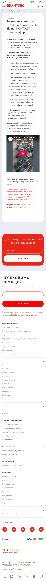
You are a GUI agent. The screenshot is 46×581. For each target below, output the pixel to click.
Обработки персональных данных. (24, 315)
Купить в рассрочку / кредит (13, 465)
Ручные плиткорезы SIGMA (17, 197)
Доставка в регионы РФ (11, 428)
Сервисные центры (9, 454)
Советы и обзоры (9, 476)
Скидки (5, 414)
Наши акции (7, 410)
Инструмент (7, 342)
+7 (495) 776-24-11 (36, 2)
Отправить (23, 304)
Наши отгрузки (8, 372)
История (5, 384)
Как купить (6, 365)
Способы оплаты (8, 436)
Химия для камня (8, 346)
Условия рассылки (9, 499)
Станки (5, 335)
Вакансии (6, 395)
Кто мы (5, 376)
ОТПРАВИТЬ (23, 259)
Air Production (15, 569)
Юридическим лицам (10, 514)
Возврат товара (8, 440)
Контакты (6, 399)
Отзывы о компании (10, 380)
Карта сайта (6, 503)
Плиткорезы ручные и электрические (17, 331)
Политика (6, 491)
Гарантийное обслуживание (13, 451)
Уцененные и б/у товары (11, 354)
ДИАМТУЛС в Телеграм (16, 207)
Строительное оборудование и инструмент (19, 339)
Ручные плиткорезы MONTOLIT (19, 199)
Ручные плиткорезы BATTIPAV (19, 192)
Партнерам (6, 480)
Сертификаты (7, 387)
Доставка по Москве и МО (12, 425)
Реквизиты (6, 391)
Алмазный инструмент (11, 327)
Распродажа (7, 350)
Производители (8, 484)
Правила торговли (9, 488)
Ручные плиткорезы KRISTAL (18, 194)
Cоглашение (7, 495)
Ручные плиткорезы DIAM (17, 189)
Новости (5, 369)
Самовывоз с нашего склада (13, 432)
